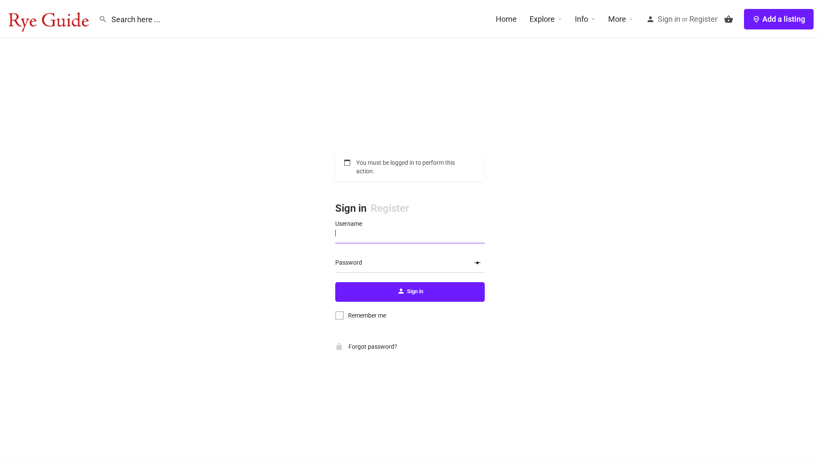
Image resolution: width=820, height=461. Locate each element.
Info (581, 19)
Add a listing (783, 19)
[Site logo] (49, 18)
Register (703, 19)
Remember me (367, 315)
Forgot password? (372, 346)
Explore (542, 19)
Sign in (669, 19)
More (617, 19)
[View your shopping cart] (728, 19)
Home (506, 19)
